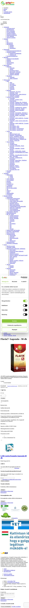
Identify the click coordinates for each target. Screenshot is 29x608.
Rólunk (5, 9)
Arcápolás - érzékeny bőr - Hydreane (18, 102)
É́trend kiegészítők (14, 238)
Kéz (10, 225)
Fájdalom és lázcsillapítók (13, 58)
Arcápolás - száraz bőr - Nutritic (17, 108)
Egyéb (5, 244)
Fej (7, 40)
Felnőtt (11, 176)
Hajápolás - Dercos (14, 165)
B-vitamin (9, 182)
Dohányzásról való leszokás (13, 230)
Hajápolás (12, 87)
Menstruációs (10, 43)
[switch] (25, 305)
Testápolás (12, 89)
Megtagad (14, 329)
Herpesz (11, 259)
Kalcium (9, 181)
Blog (5, 10)
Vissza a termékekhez (6, 606)
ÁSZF (5, 569)
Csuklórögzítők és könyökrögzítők (18, 206)
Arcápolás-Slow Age (14, 169)
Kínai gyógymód (10, 232)
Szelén (8, 192)
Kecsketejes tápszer (14, 70)
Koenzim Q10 (10, 184)
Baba (11, 132)
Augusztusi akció (11, 28)
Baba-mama (6, 65)
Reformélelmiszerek (11, 213)
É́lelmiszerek (13, 240)
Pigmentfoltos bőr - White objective (18, 94)
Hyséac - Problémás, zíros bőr (17, 136)
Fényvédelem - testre (14, 127)
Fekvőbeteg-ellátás (14, 199)
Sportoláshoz (13, 48)
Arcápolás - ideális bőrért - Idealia (17, 151)
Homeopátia (6, 49)
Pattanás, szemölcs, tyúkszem (16, 260)
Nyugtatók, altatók (11, 247)
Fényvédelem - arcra (14, 126)
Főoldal (5, 332)
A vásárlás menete (8, 11)
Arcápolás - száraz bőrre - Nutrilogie (18, 160)
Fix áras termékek (11, 32)
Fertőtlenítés (12, 252)
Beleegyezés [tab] (5, 281)
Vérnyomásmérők (14, 209)
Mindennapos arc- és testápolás (17, 137)
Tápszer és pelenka (11, 37)
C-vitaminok (9, 185)
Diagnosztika (10, 197)
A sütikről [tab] (23, 281)
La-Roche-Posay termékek (13, 97)
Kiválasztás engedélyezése (14, 325)
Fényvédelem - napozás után (16, 130)
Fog (7, 41)
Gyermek (12, 86)
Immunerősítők (10, 193)
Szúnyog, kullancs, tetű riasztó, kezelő (18, 255)
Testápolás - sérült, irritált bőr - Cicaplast (19, 123)
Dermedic (9, 170)
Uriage (8, 131)
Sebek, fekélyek (13, 256)
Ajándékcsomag (13, 144)
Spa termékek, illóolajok (12, 211)
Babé (8, 81)
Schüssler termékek (11, 33)
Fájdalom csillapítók (14, 74)
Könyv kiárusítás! (11, 31)
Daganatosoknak (10, 242)
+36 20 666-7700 (11, 581)
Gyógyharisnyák (13, 202)
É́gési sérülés (13, 250)
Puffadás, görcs (13, 273)
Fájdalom (6, 39)
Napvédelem (12, 223)
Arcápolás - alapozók (14, 161)
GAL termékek (10, 180)
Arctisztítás (12, 98)
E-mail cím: (3, 592)
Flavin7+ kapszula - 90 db (10, 335)
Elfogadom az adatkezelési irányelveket (11, 479)
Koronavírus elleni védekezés (16, 251)
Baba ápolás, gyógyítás (15, 72)
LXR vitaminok (10, 36)
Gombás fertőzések (14, 215)
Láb (10, 226)
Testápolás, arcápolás (14, 95)
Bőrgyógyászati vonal (15, 134)
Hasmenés (12, 271)
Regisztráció (3, 492)
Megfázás (6, 57)
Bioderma (9, 90)
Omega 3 (9, 190)
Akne (11, 82)
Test (10, 227)
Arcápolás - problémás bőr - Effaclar (18, 107)
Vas (7, 189)
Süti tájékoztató (7, 571)
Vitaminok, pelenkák (14, 73)
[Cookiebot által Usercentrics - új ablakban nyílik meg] (20, 277)
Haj (10, 222)
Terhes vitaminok (14, 78)
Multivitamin (10, 174)
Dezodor (12, 229)
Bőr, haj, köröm (10, 214)
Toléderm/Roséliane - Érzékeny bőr (18, 139)
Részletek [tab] (14, 281)
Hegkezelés (12, 263)
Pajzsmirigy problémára (12, 243)
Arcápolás (12, 83)
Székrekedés (12, 269)
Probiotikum (12, 275)
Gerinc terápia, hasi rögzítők (16, 201)
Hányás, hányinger (14, 272)
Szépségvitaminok (14, 217)
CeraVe (8, 172)
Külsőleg (12, 45)
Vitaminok (9, 64)
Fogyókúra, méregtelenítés (13, 231)
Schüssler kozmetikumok (15, 53)
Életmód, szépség (8, 196)
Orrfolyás (9, 61)
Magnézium (9, 186)
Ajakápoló (12, 221)
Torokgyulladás (10, 62)
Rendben (14, 321)
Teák (11, 239)
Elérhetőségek (7, 13)
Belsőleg (12, 46)
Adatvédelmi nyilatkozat (9, 570)
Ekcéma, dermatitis (14, 218)
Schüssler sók (13, 54)
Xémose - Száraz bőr (14, 140)
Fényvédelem (13, 85)
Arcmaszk (12, 143)
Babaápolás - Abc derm (15, 91)
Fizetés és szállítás (8, 574)
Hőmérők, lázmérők (14, 203)
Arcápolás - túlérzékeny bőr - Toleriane (19, 103)
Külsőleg (12, 265)
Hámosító (12, 258)
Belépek (3, 489)
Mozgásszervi (10, 44)
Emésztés (9, 268)
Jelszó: (2, 595)
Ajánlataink (6, 27)
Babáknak (9, 66)
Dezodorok (12, 119)
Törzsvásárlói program (9, 575)
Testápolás (12, 68)
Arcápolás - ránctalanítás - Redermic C (19, 112)
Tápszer (11, 69)
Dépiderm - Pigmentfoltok (16, 135)
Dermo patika (7, 79)
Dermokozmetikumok (12, 35)
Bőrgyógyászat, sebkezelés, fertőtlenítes (16, 248)
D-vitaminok (9, 194)
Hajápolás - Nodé (14, 93)
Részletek (17, 468)
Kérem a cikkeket (5, 481)
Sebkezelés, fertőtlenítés (15, 207)
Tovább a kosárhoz (16, 606)
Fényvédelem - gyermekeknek (17, 128)
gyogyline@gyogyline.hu (13, 582)
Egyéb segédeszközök (15, 210)
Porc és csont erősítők (12, 188)
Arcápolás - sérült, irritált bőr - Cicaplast (19, 118)
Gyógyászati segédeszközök (13, 198)
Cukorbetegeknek (11, 234)
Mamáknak (9, 76)
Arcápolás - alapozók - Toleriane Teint (19, 114)
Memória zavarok (11, 246)
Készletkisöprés (10, 29)
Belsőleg (12, 267)
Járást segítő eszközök (15, 205)
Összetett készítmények (12, 56)
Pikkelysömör (13, 261)
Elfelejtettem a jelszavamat (7, 491)
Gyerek (11, 177)
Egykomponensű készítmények (14, 50)
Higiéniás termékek (14, 254)
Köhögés (9, 60)
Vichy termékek (10, 141)
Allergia (8, 264)
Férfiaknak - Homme (14, 167)
